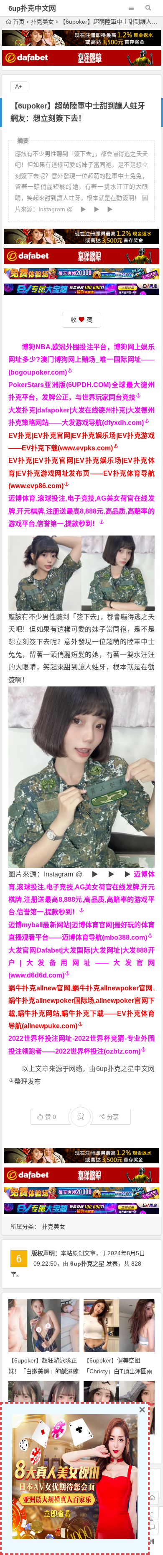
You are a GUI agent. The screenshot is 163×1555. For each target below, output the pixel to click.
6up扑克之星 (87, 1263)
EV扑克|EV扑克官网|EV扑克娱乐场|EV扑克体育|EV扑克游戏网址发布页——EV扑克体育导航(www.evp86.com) (81, 473)
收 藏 (81, 319)
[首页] (152, 1497)
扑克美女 (42, 21)
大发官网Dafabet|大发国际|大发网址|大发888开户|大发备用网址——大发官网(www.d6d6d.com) (81, 963)
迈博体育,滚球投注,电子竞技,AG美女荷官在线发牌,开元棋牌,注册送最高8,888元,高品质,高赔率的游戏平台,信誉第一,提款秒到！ (81, 511)
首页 (19, 21)
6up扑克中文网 (32, 8)
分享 (113, 1116)
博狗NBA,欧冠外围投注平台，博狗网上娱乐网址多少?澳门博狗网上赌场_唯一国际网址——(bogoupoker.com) (81, 359)
